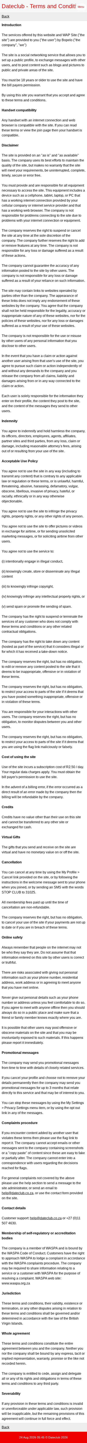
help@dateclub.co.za (17, 1193)
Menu (81, 6)
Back (5, 16)
